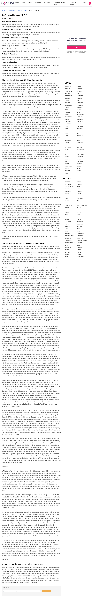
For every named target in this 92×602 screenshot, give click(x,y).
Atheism (79, 91)
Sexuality (68, 159)
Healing (79, 124)
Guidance (80, 121)
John (66, 231)
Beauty (79, 93)
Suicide (67, 163)
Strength (80, 161)
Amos (78, 214)
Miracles (68, 140)
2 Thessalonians (70, 242)
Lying (66, 135)
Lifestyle (68, 131)
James (67, 249)
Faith (66, 110)
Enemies (79, 107)
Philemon (68, 247)
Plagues (67, 152)
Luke (78, 228)
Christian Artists (73, 3)
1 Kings (67, 193)
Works (79, 170)
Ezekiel (79, 210)
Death (78, 100)
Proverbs (80, 203)
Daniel (67, 212)
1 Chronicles (69, 196)
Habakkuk (68, 221)
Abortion (68, 86)
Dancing (79, 98)
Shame (79, 159)
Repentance (80, 154)
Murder (67, 142)
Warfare (67, 170)
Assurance (68, 91)
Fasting (67, 112)
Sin (66, 161)
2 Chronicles (81, 196)
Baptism (67, 93)
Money (79, 140)
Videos (17, 2)
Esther (67, 200)
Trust (78, 168)
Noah (66, 145)
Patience (79, 147)
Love (66, 133)
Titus (78, 245)
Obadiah (67, 217)
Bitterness (68, 96)
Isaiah (67, 207)
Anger (79, 86)
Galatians (80, 235)
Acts (78, 231)
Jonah (79, 217)
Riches (67, 156)
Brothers (80, 96)
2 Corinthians (69, 235)
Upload (30, 2)
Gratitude (68, 121)
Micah (67, 219)
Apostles (79, 88)
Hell (66, 126)
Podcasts (38, 2)
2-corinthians (11, 10)
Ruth (78, 189)
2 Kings (79, 193)
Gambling (80, 117)
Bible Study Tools (13, 594)
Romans (67, 233)
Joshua (79, 186)
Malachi (67, 226)
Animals (67, 88)
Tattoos (79, 163)
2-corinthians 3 (21, 10)
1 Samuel (68, 191)
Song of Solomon (82, 205)
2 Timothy (68, 245)
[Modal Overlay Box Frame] (76, 46)
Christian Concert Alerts (59, 3)
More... (85, 2)
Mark (66, 228)
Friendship (68, 117)
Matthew (79, 226)
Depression (80, 103)
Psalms (67, 203)
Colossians (68, 240)
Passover (68, 147)
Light (78, 131)
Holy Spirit (80, 126)
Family (78, 110)
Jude (66, 257)
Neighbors (80, 142)
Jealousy (80, 128)
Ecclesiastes (69, 205)
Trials (67, 168)
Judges (67, 189)
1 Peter (79, 249)
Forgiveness (80, 114)
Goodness (80, 119)
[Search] (90, 3)
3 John (79, 254)
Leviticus (68, 184)
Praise (79, 152)
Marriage (80, 135)
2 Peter (67, 252)
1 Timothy (79, 242)
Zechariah (80, 224)
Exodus (79, 182)
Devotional (68, 105)
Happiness (68, 124)
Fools (67, 114)
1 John (79, 252)
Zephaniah (80, 221)
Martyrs (67, 138)
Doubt (67, 107)
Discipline (80, 105)
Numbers (79, 184)
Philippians (80, 238)
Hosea (79, 212)
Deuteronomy (69, 186)
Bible (3, 10)
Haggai (67, 224)
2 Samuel (79, 191)
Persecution (81, 149)
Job (78, 200)
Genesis (67, 182)
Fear (78, 112)
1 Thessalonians (82, 240)
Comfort (67, 98)
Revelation (80, 257)
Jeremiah (79, 207)
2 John (67, 254)
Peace (67, 149)
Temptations (69, 166)
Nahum (79, 219)
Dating (67, 100)
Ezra (66, 198)
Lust (78, 133)
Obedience (80, 145)
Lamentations (69, 210)
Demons (67, 103)
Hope (66, 128)
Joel (66, 214)
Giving (67, 119)
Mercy (79, 138)
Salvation (80, 156)
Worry (67, 173)
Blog (23, 2)
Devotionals (47, 2)
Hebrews (79, 247)
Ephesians (68, 238)
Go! (46, 591)
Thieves (79, 166)
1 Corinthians (81, 233)
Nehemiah (80, 198)
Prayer (67, 154)
